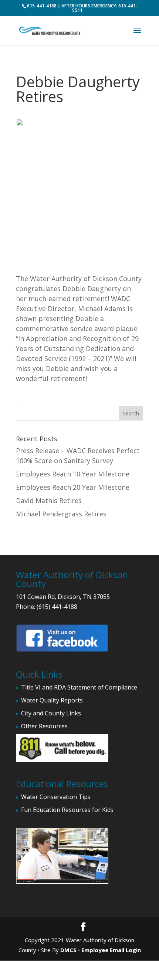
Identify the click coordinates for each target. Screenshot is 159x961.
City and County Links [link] (51, 713)
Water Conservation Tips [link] (56, 797)
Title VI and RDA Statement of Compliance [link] (79, 687)
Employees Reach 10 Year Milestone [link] (72, 473)
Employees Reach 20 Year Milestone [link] (72, 487)
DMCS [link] (68, 950)
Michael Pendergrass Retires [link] (61, 513)
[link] (49, 30)
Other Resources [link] (44, 726)
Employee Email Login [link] (111, 950)
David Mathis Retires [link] (49, 500)
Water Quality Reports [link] (52, 700)
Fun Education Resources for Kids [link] (67, 810)
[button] (137, 35)
